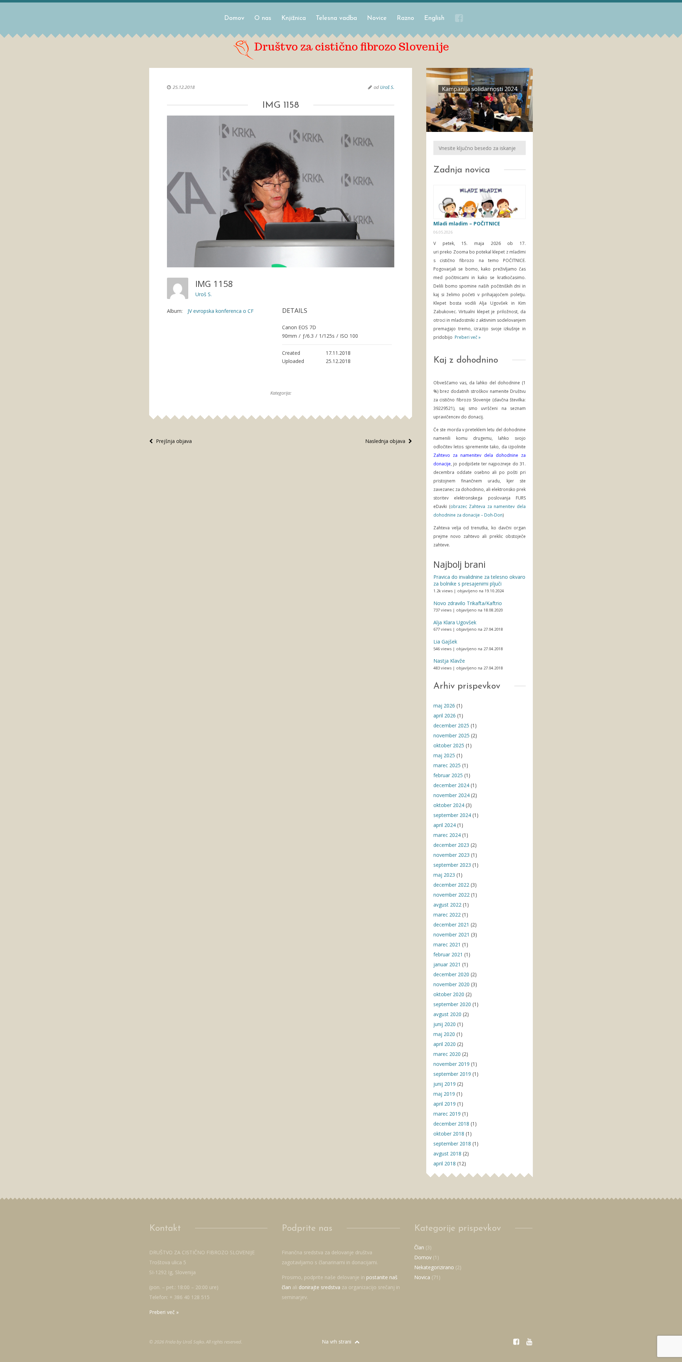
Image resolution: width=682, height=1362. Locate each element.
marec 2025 (447, 765)
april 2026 (444, 715)
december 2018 (451, 1123)
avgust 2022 (447, 904)
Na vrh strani (337, 1341)
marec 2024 (447, 835)
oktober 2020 (448, 994)
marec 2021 (447, 944)
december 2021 (451, 924)
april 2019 (444, 1103)
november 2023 (451, 854)
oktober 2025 (448, 745)
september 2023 (452, 864)
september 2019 (452, 1073)
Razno (405, 18)
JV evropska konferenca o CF (221, 311)
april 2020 (444, 1044)
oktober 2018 (448, 1133)
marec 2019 (447, 1113)
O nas (262, 18)
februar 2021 (448, 954)
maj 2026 (444, 705)
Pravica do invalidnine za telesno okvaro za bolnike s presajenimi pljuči (479, 580)
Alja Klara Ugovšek (454, 622)
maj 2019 (444, 1093)
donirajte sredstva (319, 1287)
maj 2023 (444, 874)
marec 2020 (447, 1054)
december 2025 (451, 725)
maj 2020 (444, 1034)
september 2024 (452, 815)
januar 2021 (447, 964)
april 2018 (444, 1163)
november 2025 (451, 735)
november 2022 (451, 894)
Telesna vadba (336, 18)
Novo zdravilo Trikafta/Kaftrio (467, 603)
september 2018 (452, 1143)
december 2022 (451, 884)
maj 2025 (444, 755)
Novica (422, 1277)
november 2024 (451, 795)
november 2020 (451, 984)
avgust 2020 (447, 1014)
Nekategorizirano (434, 1267)
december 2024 (451, 785)
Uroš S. (387, 87)
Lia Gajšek (445, 641)
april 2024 (444, 825)
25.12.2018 (184, 87)
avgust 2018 (447, 1153)
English (434, 18)
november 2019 (451, 1064)
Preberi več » (467, 337)
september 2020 (452, 1004)
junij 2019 (444, 1083)
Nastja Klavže (449, 660)
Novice (377, 18)
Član (419, 1247)
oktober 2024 (448, 805)
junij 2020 (444, 1024)
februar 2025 (448, 775)
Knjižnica (293, 18)
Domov (234, 18)
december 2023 (451, 845)
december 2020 (451, 974)
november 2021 (451, 934)
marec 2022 (447, 914)
